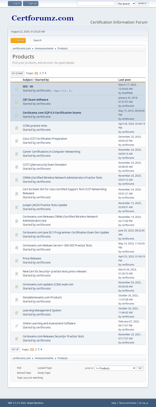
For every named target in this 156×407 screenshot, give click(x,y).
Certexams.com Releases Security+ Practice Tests (53, 336)
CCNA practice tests (35, 125)
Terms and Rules (127, 402)
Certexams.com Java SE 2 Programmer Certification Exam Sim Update (66, 232)
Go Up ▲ (143, 402)
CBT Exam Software (35, 99)
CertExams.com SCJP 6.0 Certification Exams (52, 112)
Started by (42, 80)
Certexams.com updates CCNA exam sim (48, 284)
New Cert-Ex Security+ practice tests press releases (55, 271)
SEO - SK (28, 86)
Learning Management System (42, 310)
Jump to (89, 367)
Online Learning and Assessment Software (49, 323)
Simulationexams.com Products (42, 297)
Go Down (17, 73)
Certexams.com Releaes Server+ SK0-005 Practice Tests (57, 245)
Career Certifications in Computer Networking (51, 151)
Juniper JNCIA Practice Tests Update (45, 205)
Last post (124, 80)
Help (114, 402)
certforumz (43, 90)
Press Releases (32, 258)
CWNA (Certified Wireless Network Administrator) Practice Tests (62, 177)
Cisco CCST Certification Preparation (45, 138)
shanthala (127, 93)
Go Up (15, 349)
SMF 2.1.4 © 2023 (17, 403)
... (68, 90)
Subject (28, 80)
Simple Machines (35, 403)
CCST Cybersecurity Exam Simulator (45, 164)
